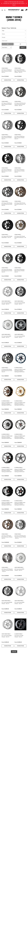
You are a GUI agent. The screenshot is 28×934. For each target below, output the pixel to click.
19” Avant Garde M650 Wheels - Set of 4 (6, 303)
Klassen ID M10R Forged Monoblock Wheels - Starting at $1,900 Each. (20, 404)
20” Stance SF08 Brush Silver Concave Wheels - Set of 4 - (7, 137)
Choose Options (7, 80)
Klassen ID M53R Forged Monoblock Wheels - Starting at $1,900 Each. (20, 470)
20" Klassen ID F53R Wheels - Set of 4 (19, 636)
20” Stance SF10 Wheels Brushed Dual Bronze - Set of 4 (20, 204)
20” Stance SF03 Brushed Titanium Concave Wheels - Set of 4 (20, 537)
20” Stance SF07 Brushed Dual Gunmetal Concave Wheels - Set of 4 (20, 104)
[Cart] (25, 10)
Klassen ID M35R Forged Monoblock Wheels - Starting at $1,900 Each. (7, 437)
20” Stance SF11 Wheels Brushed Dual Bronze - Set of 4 (20, 237)
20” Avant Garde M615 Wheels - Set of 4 (19, 570)
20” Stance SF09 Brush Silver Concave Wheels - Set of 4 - (7, 104)
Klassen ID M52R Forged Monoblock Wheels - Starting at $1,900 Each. (7, 470)
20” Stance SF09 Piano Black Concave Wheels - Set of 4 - (7, 171)
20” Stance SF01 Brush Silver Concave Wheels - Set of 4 (20, 171)
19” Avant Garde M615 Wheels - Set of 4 (6, 337)
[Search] (4, 10)
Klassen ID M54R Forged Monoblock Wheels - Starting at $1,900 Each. (7, 504)
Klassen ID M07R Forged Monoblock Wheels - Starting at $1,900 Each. (7, 404)
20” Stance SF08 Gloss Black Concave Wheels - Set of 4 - (20, 137)
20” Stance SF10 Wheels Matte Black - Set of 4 (7, 237)
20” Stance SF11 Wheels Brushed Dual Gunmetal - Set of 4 (7, 271)
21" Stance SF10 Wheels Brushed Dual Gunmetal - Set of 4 (7, 370)
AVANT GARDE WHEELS (6, 301)
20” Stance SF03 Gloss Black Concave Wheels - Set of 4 (20, 271)
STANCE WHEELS (5, 68)
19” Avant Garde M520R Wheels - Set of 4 (20, 303)
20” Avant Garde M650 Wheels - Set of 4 (6, 636)
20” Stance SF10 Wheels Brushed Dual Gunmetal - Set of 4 (7, 204)
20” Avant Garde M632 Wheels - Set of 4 (19, 603)
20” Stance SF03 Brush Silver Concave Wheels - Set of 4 (7, 71)
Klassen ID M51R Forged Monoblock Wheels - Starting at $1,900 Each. (20, 437)
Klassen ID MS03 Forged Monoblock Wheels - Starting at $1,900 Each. (20, 370)
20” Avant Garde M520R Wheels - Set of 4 (7, 603)
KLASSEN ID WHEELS (18, 367)
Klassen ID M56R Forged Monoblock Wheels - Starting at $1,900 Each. (20, 504)
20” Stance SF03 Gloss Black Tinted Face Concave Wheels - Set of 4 (20, 71)
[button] (22, 10)
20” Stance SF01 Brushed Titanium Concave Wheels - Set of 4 (7, 570)
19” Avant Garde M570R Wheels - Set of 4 (20, 337)
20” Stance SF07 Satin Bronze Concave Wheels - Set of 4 (7, 537)
